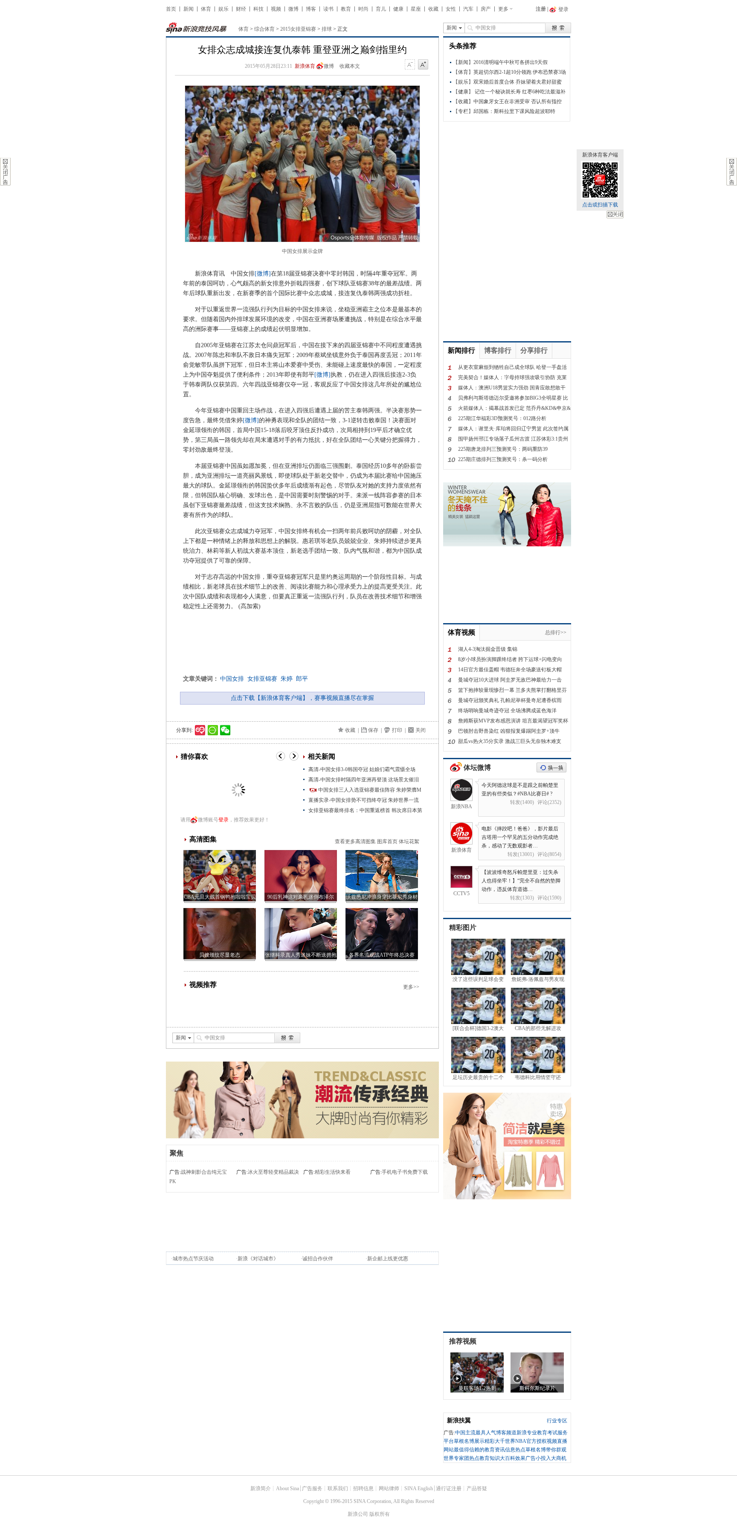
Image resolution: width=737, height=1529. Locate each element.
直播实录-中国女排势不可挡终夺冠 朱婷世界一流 (363, 800)
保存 (373, 730)
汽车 (468, 9)
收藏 (433, 9)
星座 (416, 9)
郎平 (302, 679)
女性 (451, 9)
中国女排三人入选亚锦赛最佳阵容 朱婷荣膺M (369, 790)
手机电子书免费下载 (405, 1172)
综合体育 (264, 29)
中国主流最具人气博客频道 (485, 1433)
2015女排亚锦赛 (298, 29)
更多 (503, 9)
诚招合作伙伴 (317, 1259)
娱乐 (223, 9)
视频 (276, 9)
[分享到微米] (200, 730)
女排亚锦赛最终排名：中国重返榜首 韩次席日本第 (365, 810)
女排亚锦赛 (262, 679)
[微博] (263, 273)
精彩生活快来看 (333, 1172)
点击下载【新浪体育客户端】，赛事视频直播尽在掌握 (302, 698)
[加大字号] (423, 64)
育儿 (381, 9)
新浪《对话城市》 (258, 1259)
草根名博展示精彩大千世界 (484, 1441)
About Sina (287, 1488)
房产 (486, 9)
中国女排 (232, 679)
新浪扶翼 (459, 1420)
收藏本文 (349, 66)
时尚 (363, 9)
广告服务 (312, 1488)
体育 (206, 9)
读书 (328, 9)
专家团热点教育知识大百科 (484, 1458)
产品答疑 (477, 1488)
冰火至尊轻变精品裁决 (273, 1172)
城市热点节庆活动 (193, 1259)
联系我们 (338, 1488)
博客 (311, 9)
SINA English (418, 1488)
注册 (541, 9)
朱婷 (287, 679)
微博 (293, 9)
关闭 (615, 214)
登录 (223, 820)
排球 (327, 29)
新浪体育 (305, 66)
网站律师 (389, 1488)
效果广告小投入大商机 (540, 1458)
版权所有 (379, 1514)
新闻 (188, 9)
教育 (346, 9)
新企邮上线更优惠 (387, 1259)
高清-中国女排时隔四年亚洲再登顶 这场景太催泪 (363, 780)
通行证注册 (448, 1488)
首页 (171, 9)
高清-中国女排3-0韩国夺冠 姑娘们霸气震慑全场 (361, 769)
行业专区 (557, 1421)
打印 (397, 730)
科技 (258, 9)
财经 (241, 9)
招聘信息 (363, 1488)
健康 (398, 9)
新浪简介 (260, 1488)
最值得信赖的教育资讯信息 (484, 1450)
